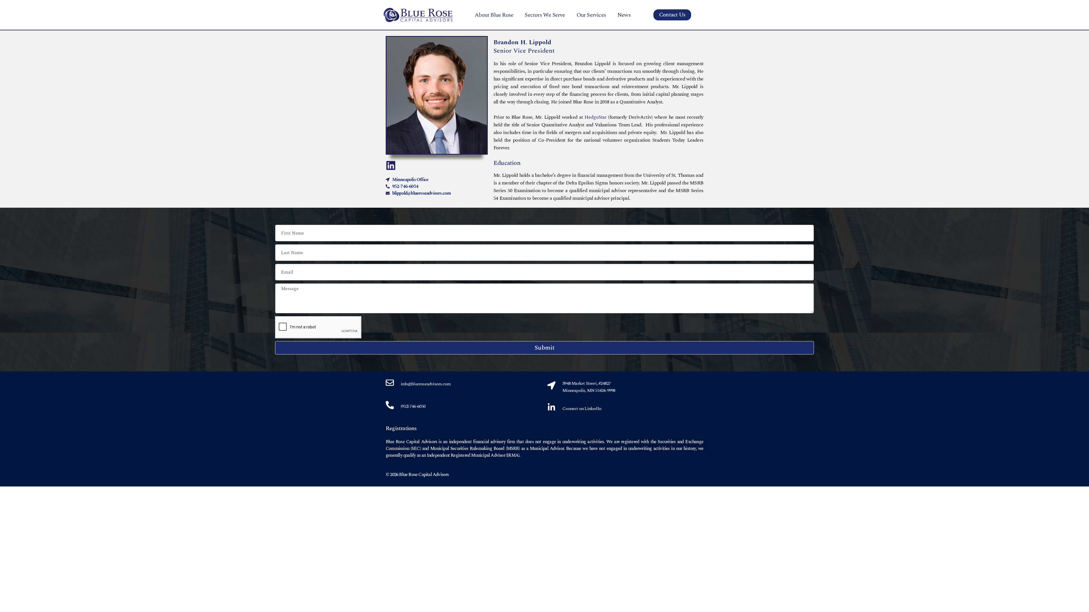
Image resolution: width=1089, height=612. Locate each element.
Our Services (591, 15)
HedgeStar (595, 117)
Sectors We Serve (545, 15)
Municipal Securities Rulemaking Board (467, 448)
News (624, 15)
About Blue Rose (494, 15)
